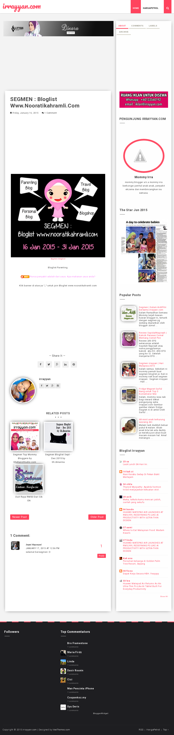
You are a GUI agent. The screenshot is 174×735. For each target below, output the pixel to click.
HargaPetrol (150, 8)
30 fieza (128, 571)
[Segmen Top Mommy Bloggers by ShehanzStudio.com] (24, 436)
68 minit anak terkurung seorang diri (152, 420)
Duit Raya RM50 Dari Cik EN (29, 499)
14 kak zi (128, 471)
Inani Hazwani (33, 544)
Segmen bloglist (58, 259)
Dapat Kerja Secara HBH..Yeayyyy (141, 573)
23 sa (126, 461)
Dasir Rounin (75, 670)
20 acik (127, 497)
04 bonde (128, 509)
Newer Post (19, 517)
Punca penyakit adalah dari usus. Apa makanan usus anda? (62, 276)
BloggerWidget (100, 713)
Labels (153, 26)
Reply (102, 556)
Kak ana (128, 558)
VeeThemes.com (61, 729)
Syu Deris (73, 706)
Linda (70, 661)
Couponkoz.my (76, 697)
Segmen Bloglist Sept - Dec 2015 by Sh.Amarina (58, 458)
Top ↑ (166, 730)
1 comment (51, 113)
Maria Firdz (74, 652)
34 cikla (127, 484)
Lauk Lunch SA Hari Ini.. (135, 464)
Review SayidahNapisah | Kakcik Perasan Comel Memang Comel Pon (153, 335)
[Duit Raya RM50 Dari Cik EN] (29, 478)
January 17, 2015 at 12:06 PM (42, 548)
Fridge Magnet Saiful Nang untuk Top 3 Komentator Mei (150, 391)
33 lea (126, 580)
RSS (141, 730)
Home (136, 8)
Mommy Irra (144, 177)
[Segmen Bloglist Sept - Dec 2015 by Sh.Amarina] (58, 436)
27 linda (127, 540)
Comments (137, 26)
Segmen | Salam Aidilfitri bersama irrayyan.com (152, 308)
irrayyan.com (22, 6)
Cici (69, 679)
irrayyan (44, 379)
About (122, 26)
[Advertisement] (58, 63)
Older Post (97, 517)
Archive (123, 32)
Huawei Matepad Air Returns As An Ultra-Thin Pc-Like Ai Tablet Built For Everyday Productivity (142, 586)
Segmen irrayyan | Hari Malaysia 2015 (151, 364)
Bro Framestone (77, 643)
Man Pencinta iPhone (80, 688)
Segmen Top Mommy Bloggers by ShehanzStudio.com (25, 458)
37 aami (127, 527)
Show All (164, 596)
